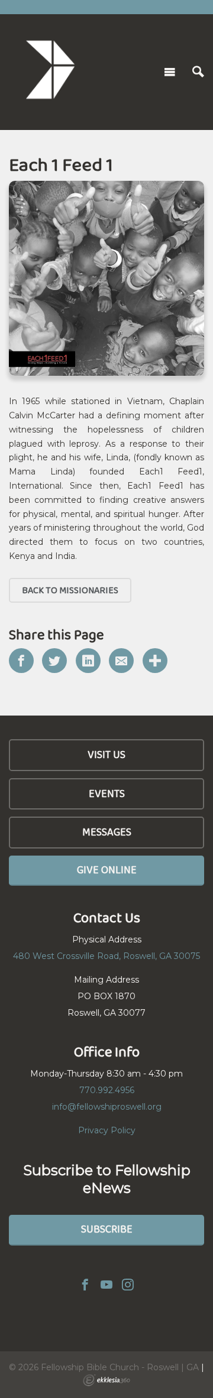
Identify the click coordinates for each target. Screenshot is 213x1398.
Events (107, 793)
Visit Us (106, 754)
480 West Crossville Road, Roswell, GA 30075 (106, 956)
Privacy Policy (106, 1130)
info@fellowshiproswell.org (107, 1106)
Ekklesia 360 (106, 1380)
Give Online (107, 869)
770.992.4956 (106, 1090)
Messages (106, 832)
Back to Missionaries (70, 590)
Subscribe (107, 1229)
